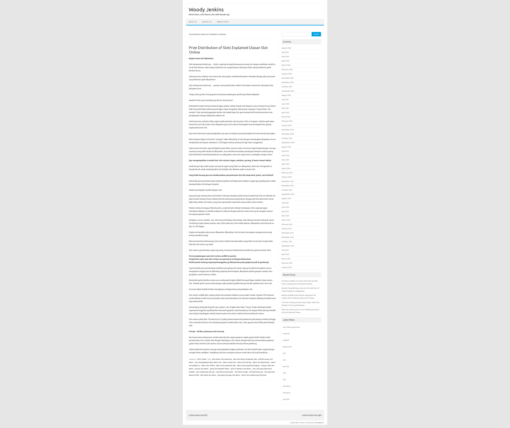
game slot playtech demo (219, 369)
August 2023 (286, 198)
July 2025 (285, 99)
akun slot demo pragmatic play (245, 359)
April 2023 (285, 216)
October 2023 (287, 190)
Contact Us (207, 22)
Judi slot (286, 399)
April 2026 (285, 61)
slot (284, 353)
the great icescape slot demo (229, 375)
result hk (286, 334)
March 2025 (286, 117)
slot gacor (287, 386)
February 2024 (287, 173)
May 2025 (285, 108)
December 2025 (288, 78)
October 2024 (287, 138)
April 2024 (285, 164)
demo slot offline (208, 365)
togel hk (286, 340)
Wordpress (319, 422)
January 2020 (287, 267)
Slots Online (201, 359)
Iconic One (294, 422)
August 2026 (286, 48)
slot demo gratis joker (224, 372)
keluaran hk (287, 347)
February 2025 (287, 121)
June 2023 (285, 207)
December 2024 (288, 130)
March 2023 (286, 220)
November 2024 (288, 134)
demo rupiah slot (229, 362)
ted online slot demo (208, 375)
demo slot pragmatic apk (226, 365)
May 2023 (285, 211)
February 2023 (287, 224)
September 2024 (288, 142)
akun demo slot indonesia (222, 359)
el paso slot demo (202, 369)
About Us (193, 22)
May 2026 (285, 56)
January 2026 (287, 74)
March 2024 (286, 168)
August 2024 (286, 147)
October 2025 (287, 87)
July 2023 (285, 203)
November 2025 (288, 82)
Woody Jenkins (206, 9)
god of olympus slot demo (241, 369)
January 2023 (287, 228)
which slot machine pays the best (254, 375)
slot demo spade (241, 372)
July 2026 (285, 52)
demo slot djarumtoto (261, 362)
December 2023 (288, 181)
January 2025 (287, 125)
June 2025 (285, 104)
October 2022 (287, 241)
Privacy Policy (223, 22)
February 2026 (287, 69)
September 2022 (288, 246)
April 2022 (285, 254)
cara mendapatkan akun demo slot (208, 362)
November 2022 (288, 237)
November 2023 (288, 185)
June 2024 (285, 155)
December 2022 (288, 233)
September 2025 (288, 91)
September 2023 (288, 194)
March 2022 (286, 259)
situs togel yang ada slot (205, 372)
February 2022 (287, 263)
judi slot (286, 366)
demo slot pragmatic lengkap (248, 365)
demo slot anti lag (244, 362)
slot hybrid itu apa (256, 372)
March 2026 (286, 65)
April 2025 (285, 112)
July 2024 (285, 151)
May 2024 (285, 160)
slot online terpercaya (291, 327)
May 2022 (285, 250)
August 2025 (286, 95)
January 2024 (287, 177)
